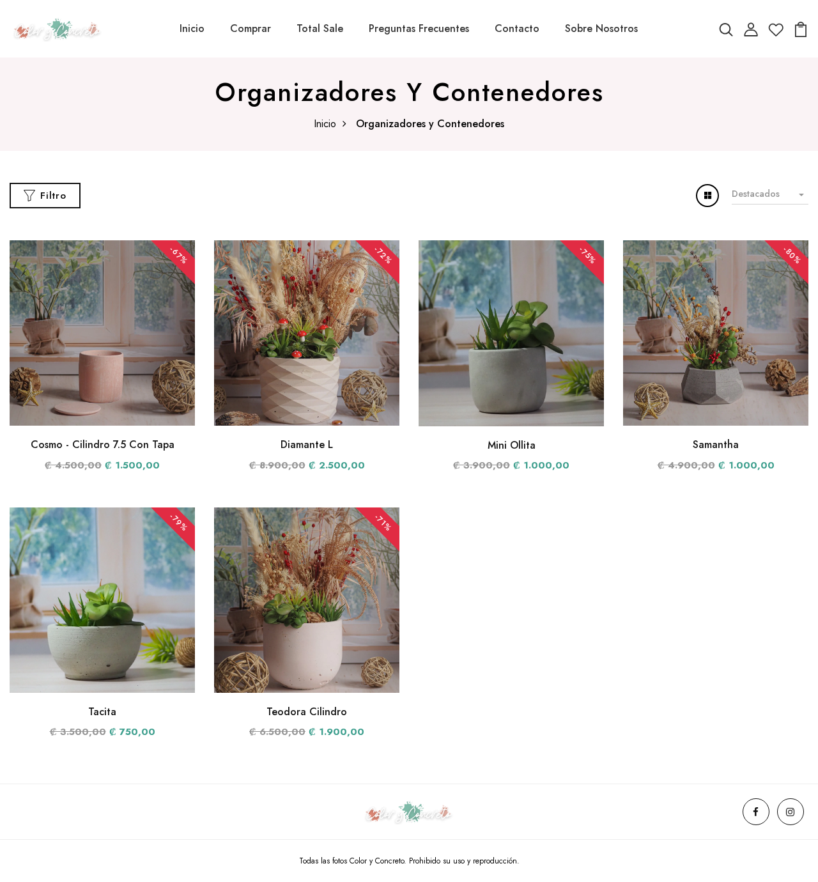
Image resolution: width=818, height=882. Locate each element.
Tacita (102, 711)
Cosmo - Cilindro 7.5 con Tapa (102, 444)
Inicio (192, 28)
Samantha (716, 444)
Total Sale (320, 28)
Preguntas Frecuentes (419, 28)
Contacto (517, 28)
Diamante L (307, 444)
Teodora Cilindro (306, 711)
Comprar (250, 28)
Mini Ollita (512, 445)
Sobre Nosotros (601, 28)
